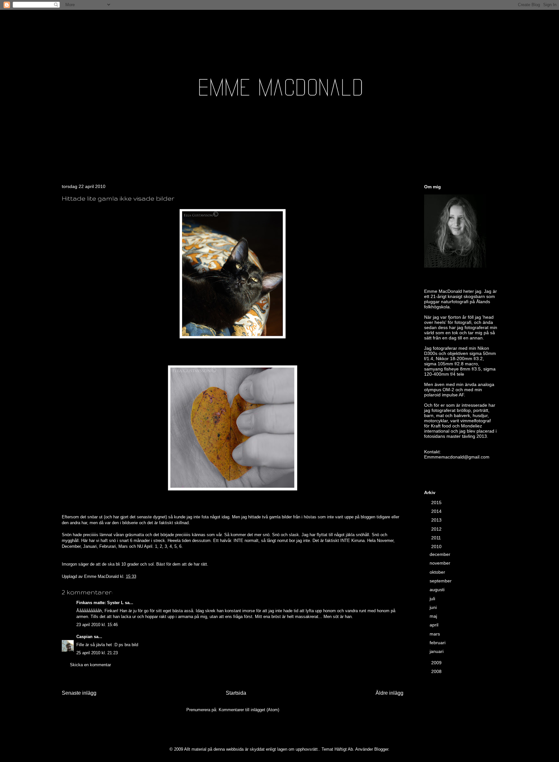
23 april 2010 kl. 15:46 (97, 624)
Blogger (381, 749)
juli (433, 598)
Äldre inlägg (389, 693)
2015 (437, 502)
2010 (437, 546)
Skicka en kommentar (90, 664)
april (435, 624)
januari (437, 651)
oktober (438, 572)
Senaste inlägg (79, 693)
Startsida (236, 693)
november (441, 563)
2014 (437, 511)
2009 (437, 662)
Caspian (84, 636)
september (441, 580)
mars (435, 633)
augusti (438, 589)
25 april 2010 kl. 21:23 (97, 652)
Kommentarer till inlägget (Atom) (249, 709)
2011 (436, 537)
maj (434, 616)
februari (438, 642)
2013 (437, 520)
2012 (437, 529)
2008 (437, 671)
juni (434, 607)
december (441, 554)
